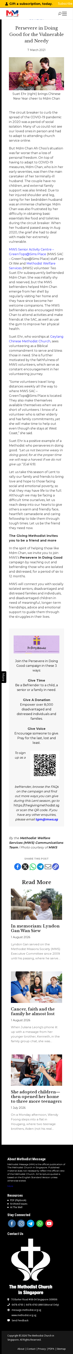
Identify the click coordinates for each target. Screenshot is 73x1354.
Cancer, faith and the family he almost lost (33, 1011)
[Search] (59, 13)
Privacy (42, 1348)
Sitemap (61, 1348)
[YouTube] (49, 1223)
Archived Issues (18, 1203)
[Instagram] (21, 1223)
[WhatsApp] (40, 1223)
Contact (31, 1348)
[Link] (12, 13)
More (10, 1186)
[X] (25, 866)
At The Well (16, 1207)
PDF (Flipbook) (18, 1200)
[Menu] (65, 13)
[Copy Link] (55, 866)
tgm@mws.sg (46, 819)
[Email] (48, 866)
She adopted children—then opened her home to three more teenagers (36, 1097)
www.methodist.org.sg (23, 1315)
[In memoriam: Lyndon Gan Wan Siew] (36, 904)
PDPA (51, 1348)
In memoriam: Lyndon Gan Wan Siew (35, 928)
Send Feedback (20, 1320)
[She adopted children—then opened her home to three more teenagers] (36, 1070)
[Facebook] (17, 866)
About (21, 1348)
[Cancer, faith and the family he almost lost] (36, 987)
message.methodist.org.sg (26, 1310)
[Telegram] (40, 866)
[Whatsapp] (32, 866)
